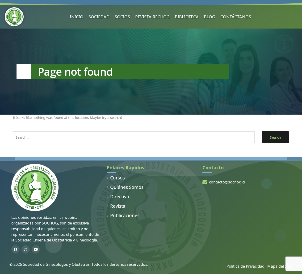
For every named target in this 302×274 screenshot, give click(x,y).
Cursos (117, 178)
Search (275, 137)
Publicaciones (124, 215)
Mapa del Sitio (280, 266)
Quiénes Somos (126, 187)
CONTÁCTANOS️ (235, 17)
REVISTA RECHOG (152, 17)
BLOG (209, 17)
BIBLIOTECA (187, 17)
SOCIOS (122, 17)
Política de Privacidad (245, 266)
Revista (118, 206)
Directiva (119, 197)
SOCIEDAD (98, 17)
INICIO (76, 17)
